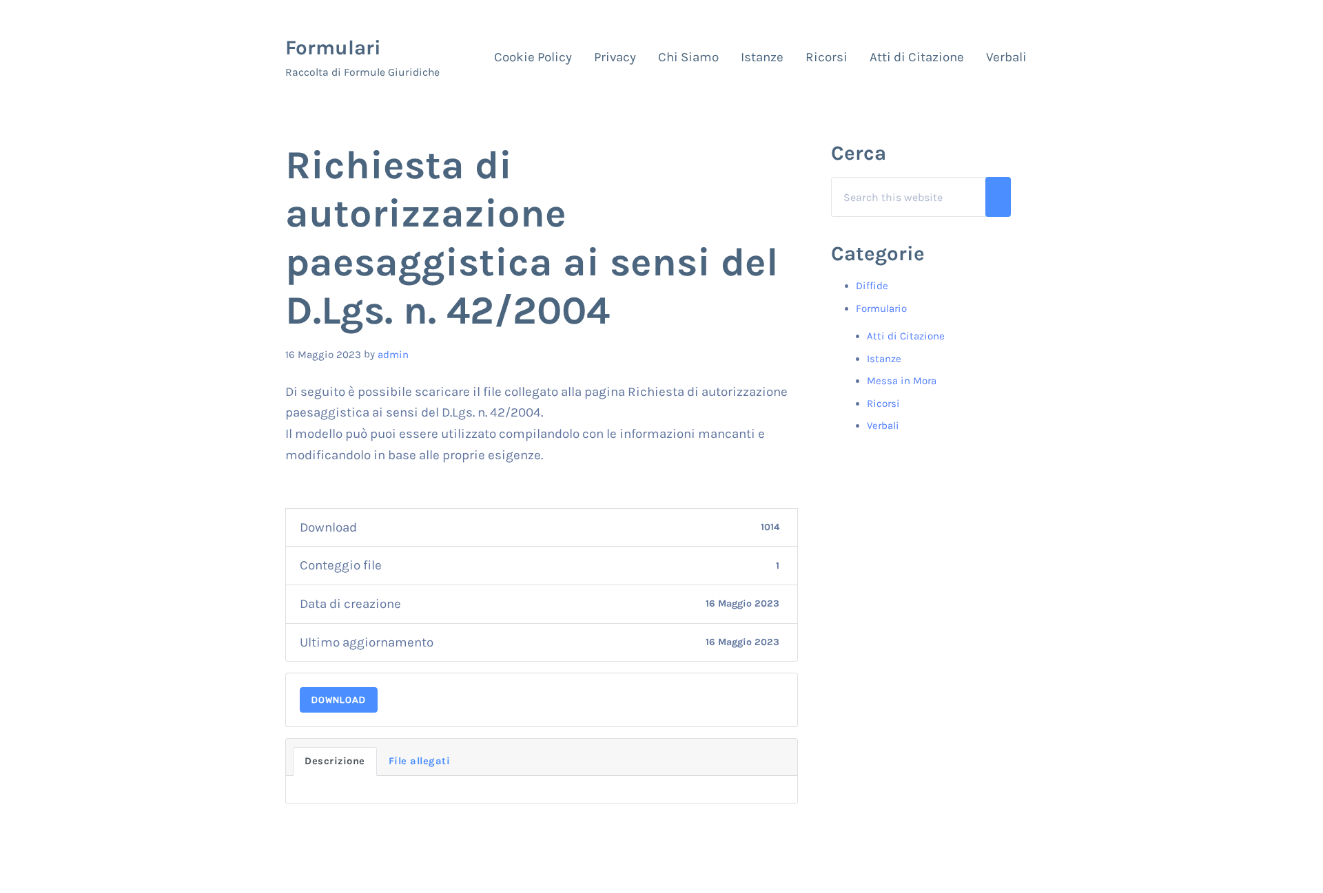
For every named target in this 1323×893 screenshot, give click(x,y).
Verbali (883, 425)
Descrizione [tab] (335, 761)
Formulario (881, 308)
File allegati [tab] (420, 761)
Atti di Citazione (906, 336)
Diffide (872, 286)
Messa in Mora (901, 381)
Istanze (884, 359)
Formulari (333, 47)
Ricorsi (883, 403)
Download (338, 700)
